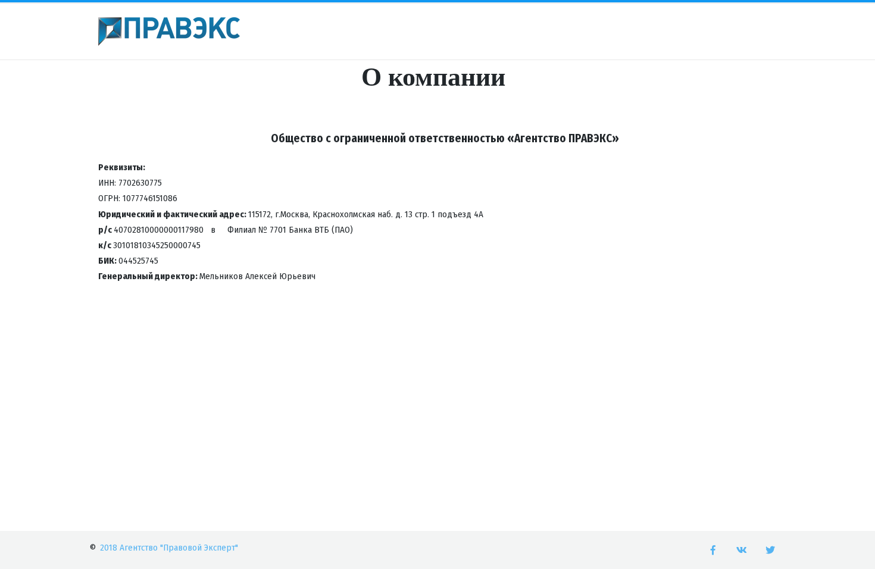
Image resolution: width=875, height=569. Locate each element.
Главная (225, 32)
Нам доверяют (509, 32)
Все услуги (437, 32)
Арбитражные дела (355, 32)
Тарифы (279, 32)
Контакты (579, 32)
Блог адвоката (648, 32)
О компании (723, 32)
